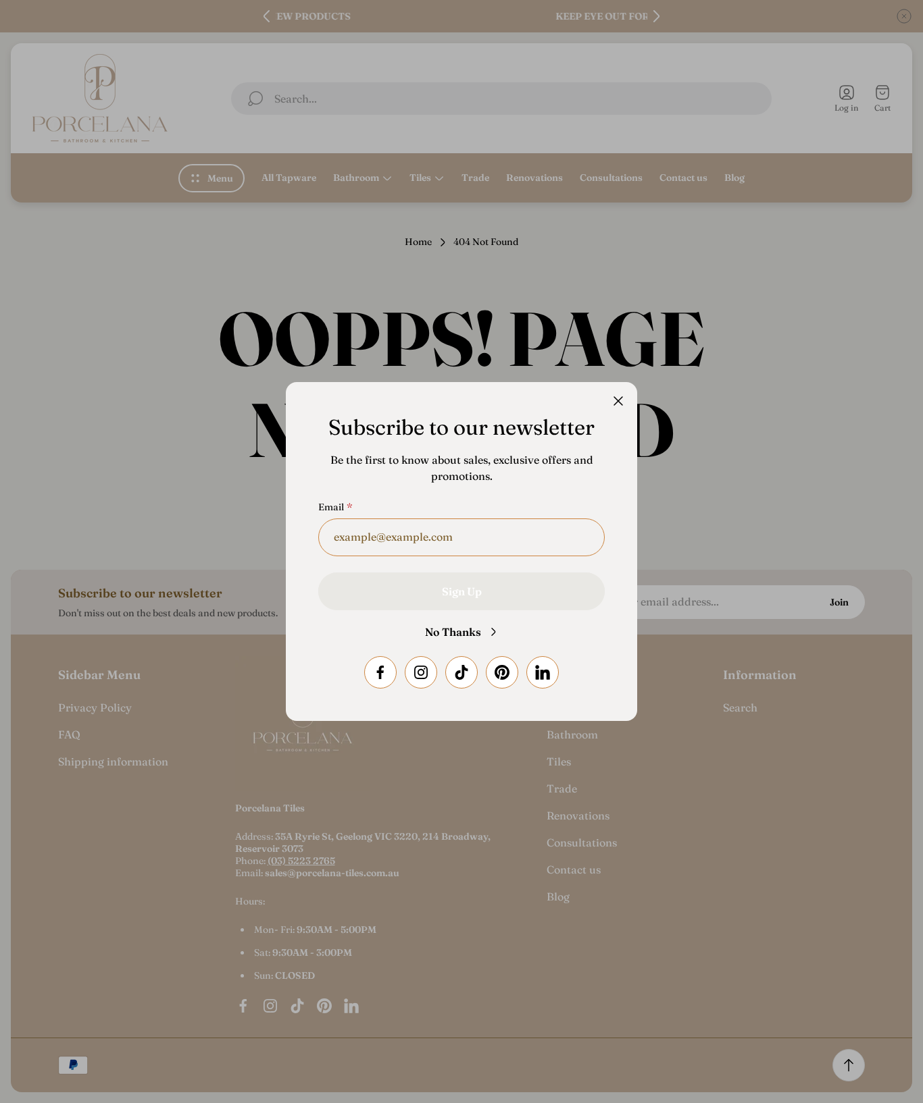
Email (331, 507)
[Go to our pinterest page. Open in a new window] (502, 672)
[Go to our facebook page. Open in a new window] (380, 672)
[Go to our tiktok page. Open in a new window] (461, 672)
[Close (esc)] (618, 401)
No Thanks (453, 632)
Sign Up (462, 591)
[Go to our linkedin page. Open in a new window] (542, 672)
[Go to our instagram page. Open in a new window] (421, 672)
